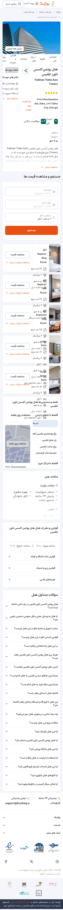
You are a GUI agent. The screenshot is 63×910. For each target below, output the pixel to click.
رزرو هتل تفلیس (29, 12)
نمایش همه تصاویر (14, 48)
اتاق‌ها (42, 59)
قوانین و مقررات (13, 59)
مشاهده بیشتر (51, 167)
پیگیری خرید (11, 4)
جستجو (31, 230)
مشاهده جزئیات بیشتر (20, 262)
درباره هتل (33, 59)
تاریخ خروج (46, 202)
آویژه (42, 874)
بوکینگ (58, 12)
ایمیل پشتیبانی (18, 798)
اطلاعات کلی (53, 59)
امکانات (23, 59)
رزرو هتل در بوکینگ (45, 12)
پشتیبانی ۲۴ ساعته (47, 798)
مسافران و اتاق (45, 215)
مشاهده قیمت (17, 254)
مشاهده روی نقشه (27, 106)
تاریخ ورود (47, 189)
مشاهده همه (12, 98)
